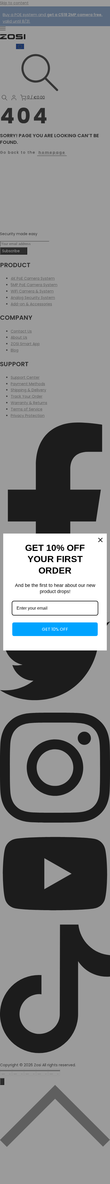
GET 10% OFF (55, 629)
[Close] (100, 540)
